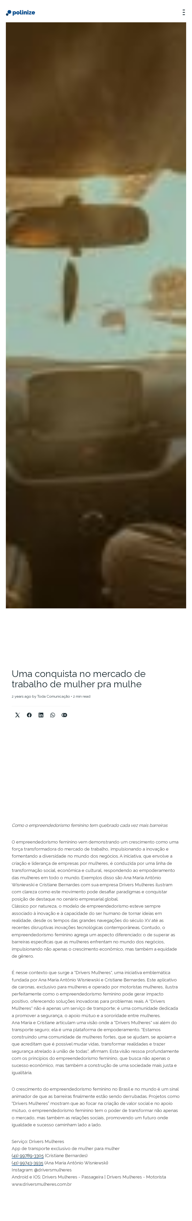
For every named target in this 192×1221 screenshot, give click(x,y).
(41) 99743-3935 (27, 1162)
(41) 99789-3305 (28, 1155)
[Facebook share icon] (29, 711)
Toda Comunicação (53, 696)
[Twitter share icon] (17, 711)
